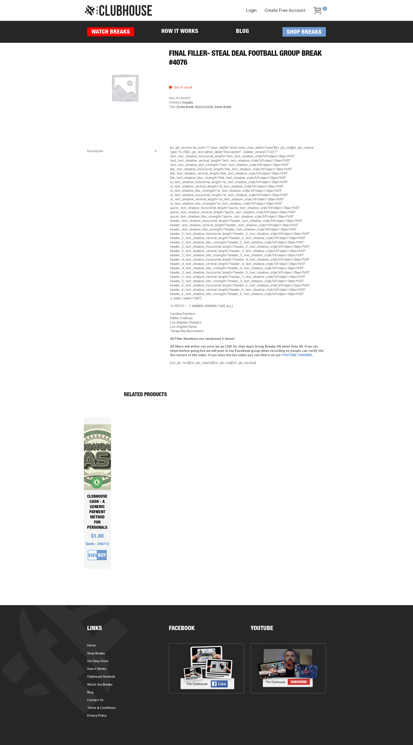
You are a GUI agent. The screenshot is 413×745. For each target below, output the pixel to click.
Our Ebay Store (97, 661)
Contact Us (95, 700)
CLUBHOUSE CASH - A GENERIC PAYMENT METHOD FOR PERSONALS (97, 512)
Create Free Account (285, 10)
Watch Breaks (110, 32)
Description (95, 151)
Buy (102, 555)
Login (251, 10)
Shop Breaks (304, 33)
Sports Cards (204, 106)
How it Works (179, 32)
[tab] (123, 151)
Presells (187, 102)
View (92, 556)
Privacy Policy (96, 715)
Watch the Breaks (99, 684)
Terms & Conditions (101, 708)
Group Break (185, 106)
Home (91, 645)
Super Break (222, 106)
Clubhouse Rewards (101, 677)
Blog (242, 32)
